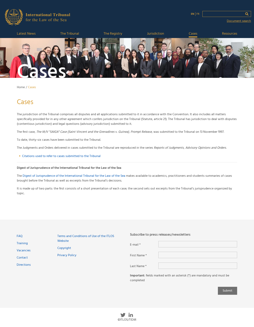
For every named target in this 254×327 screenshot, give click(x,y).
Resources (229, 34)
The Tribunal (69, 34)
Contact (22, 257)
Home (21, 87)
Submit (227, 290)
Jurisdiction (155, 34)
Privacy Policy (66, 255)
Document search (239, 21)
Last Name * (138, 266)
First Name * (138, 255)
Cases (193, 34)
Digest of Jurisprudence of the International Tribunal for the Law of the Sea (74, 176)
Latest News (26, 34)
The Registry (113, 34)
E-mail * (135, 244)
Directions (24, 264)
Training (22, 243)
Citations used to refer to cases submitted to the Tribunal (61, 156)
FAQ (19, 236)
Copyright (64, 248)
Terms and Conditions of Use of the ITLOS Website (85, 239)
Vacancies (24, 250)
